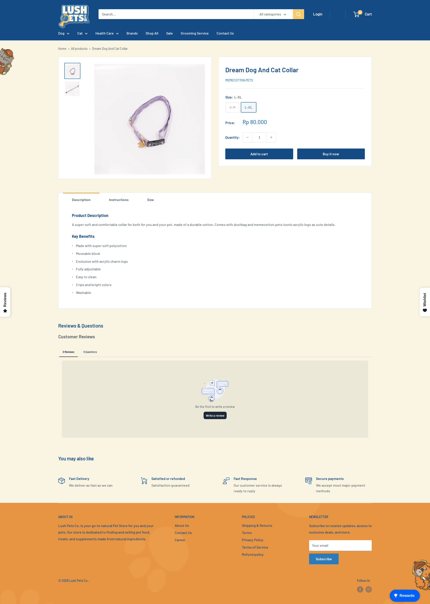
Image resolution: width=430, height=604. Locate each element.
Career (180, 540)
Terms (247, 532)
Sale (169, 33)
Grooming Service (195, 33)
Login (317, 14)
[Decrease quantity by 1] (247, 137)
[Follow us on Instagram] (369, 589)
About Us (182, 525)
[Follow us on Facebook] (360, 589)
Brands (132, 33)
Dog (61, 33)
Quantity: (232, 137)
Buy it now (331, 154)
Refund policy (253, 554)
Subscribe (324, 559)
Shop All (152, 33)
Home (62, 48)
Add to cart (259, 154)
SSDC (74, 590)
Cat (80, 33)
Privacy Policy (252, 540)
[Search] (298, 14)
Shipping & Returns (257, 525)
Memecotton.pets (239, 80)
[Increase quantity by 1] (271, 137)
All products (79, 48)
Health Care (104, 33)
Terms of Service (255, 547)
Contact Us (225, 33)
